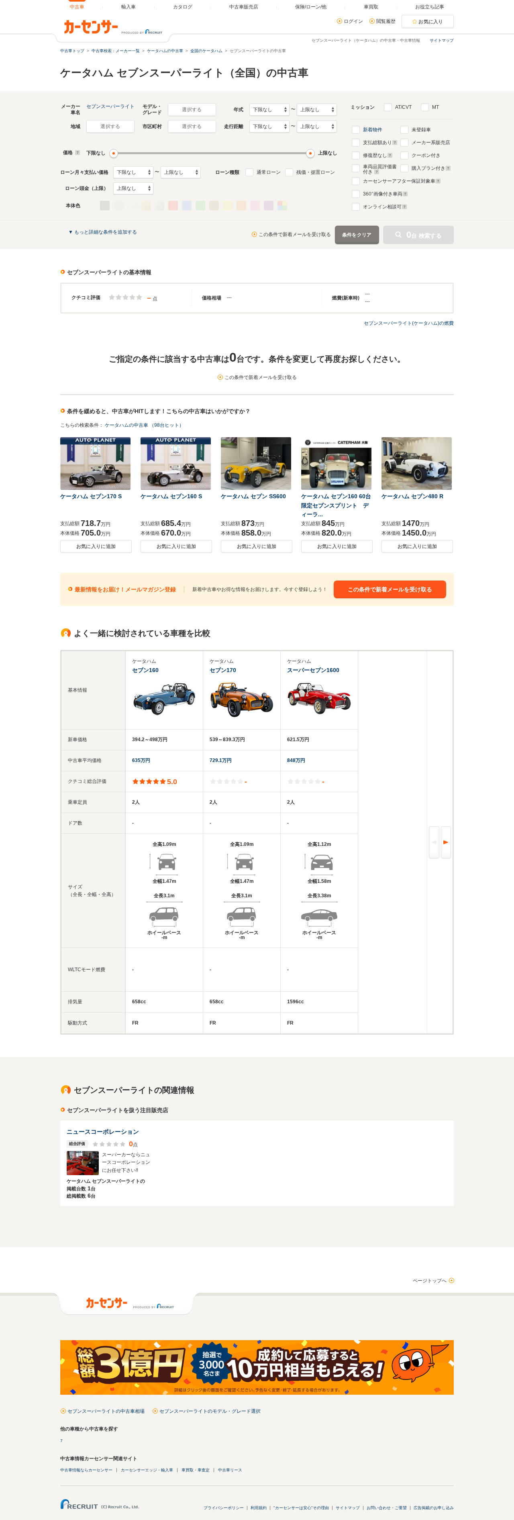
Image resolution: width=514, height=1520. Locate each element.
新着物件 (372, 129)
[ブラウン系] (214, 205)
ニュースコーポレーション (103, 1131)
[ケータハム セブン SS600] (256, 463)
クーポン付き (426, 155)
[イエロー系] (228, 205)
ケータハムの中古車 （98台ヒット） (144, 425)
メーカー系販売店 (431, 142)
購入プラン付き (428, 168)
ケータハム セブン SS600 (253, 496)
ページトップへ (430, 1281)
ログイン (353, 21)
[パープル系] (268, 205)
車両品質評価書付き (380, 168)
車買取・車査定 (196, 1470)
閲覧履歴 (386, 21)
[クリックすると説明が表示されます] (76, 152)
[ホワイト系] (91, 205)
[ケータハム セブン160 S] (176, 463)
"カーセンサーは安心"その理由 (301, 1508)
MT (435, 107)
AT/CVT (403, 107)
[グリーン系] (200, 205)
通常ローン (269, 172)
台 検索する (424, 235)
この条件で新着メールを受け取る (295, 234)
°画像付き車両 (382, 194)
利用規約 (259, 1508)
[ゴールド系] (146, 205)
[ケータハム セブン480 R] (417, 463)
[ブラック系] (105, 205)
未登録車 (421, 129)
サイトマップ (442, 40)
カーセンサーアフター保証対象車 (399, 181)
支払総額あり (377, 142)
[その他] (282, 205)
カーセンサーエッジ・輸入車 (147, 1470)
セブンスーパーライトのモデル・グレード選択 (210, 1411)
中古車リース (230, 1470)
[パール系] (132, 205)
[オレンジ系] (241, 205)
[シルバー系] (159, 205)
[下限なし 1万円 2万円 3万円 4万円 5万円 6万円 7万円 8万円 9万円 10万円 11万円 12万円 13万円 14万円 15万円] (133, 172)
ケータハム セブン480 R (412, 496)
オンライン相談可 (382, 207)
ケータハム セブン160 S (171, 496)
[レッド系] (173, 205)
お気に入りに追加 (96, 546)
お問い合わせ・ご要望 (387, 1508)
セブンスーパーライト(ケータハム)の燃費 (409, 323)
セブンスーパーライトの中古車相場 (106, 1411)
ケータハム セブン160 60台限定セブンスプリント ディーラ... (336, 505)
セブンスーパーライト (110, 106)
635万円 (141, 760)
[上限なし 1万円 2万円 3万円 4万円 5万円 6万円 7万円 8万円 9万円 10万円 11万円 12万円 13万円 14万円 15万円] (181, 172)
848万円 (296, 760)
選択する (192, 109)
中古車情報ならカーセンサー (86, 1470)
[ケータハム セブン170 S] (96, 463)
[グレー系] (118, 205)
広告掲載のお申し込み (434, 1508)
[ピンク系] (255, 205)
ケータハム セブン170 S (91, 496)
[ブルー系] (187, 205)
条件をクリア (357, 235)
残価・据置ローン (315, 172)
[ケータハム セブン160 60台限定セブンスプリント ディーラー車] (337, 463)
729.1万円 (221, 760)
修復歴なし (375, 155)
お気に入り (430, 21)
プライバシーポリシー (224, 1508)
